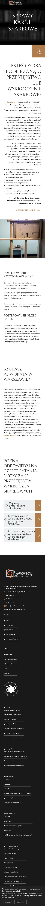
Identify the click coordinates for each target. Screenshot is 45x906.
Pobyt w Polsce (8, 858)
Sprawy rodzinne (9, 630)
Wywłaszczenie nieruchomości (14, 765)
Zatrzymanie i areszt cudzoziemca (15, 877)
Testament (7, 821)
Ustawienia (20, 902)
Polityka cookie (8, 664)
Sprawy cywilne (8, 625)
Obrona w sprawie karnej (12, 710)
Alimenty (6, 789)
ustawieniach (9, 898)
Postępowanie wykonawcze (12, 738)
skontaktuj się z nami (11, 435)
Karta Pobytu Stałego (10, 853)
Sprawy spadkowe (9, 634)
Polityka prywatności (10, 659)
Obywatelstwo (8, 863)
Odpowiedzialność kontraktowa (14, 752)
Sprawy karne (12, 102)
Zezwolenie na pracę (10, 867)
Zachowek (7, 816)
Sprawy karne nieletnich (11, 733)
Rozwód (6, 779)
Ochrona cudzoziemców (12, 872)
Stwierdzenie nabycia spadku (13, 826)
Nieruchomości (9, 761)
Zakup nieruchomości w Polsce (14, 881)
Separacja (7, 784)
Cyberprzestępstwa (10, 719)
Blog (5, 668)
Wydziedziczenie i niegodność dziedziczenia (18, 835)
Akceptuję (8, 902)
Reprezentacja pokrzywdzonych (14, 728)
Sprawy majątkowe (10, 798)
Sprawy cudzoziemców (11, 639)
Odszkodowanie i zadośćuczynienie (15, 756)
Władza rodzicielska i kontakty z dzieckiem (17, 793)
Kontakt (6, 673)
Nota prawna (8, 655)
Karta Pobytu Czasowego (12, 849)
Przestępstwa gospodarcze (12, 715)
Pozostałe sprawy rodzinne (12, 802)
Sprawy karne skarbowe (11, 724)
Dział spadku (8, 830)
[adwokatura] (11, 689)
